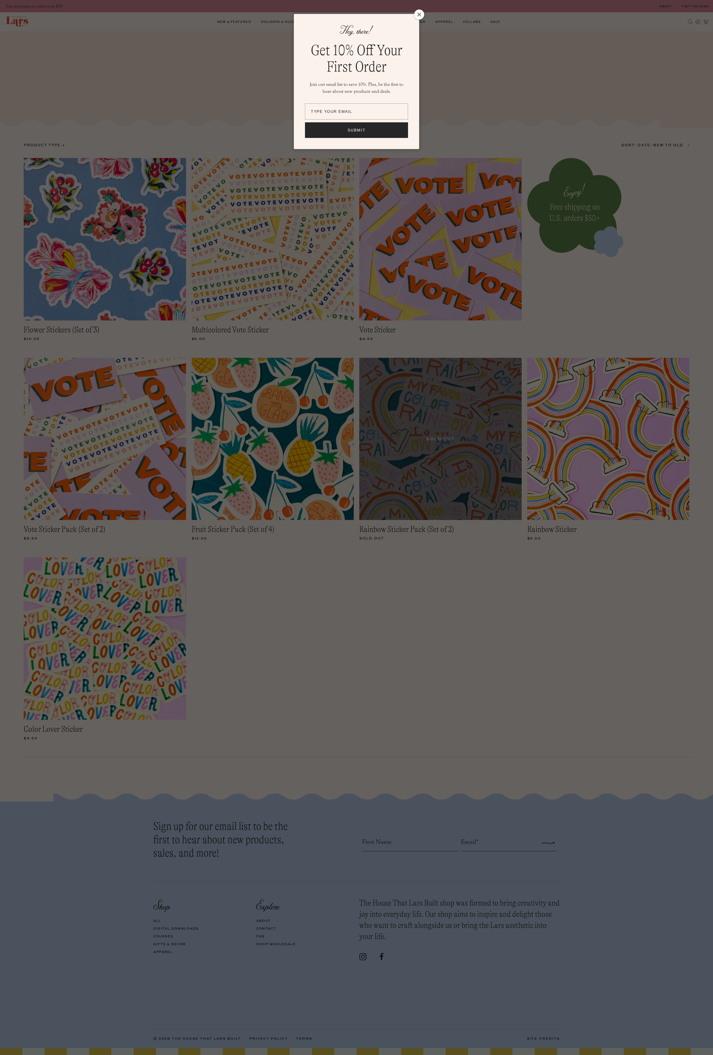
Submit (357, 130)
